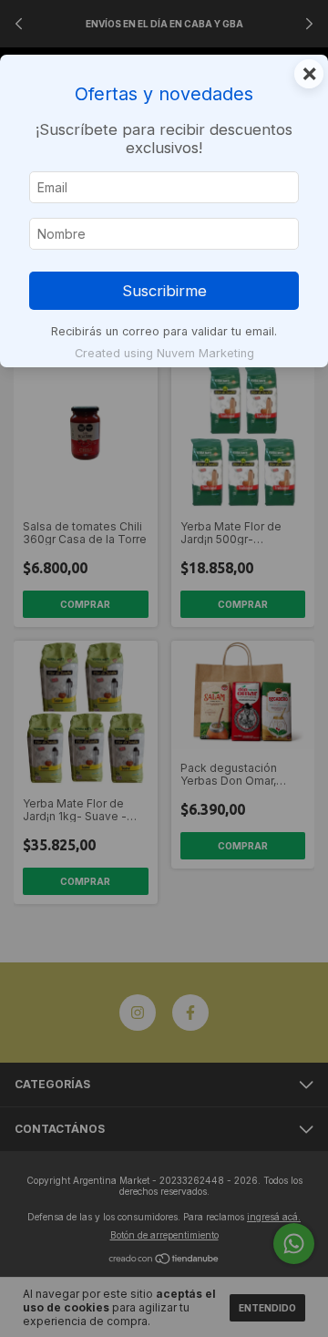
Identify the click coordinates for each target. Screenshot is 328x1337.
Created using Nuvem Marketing (164, 353)
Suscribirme (164, 291)
